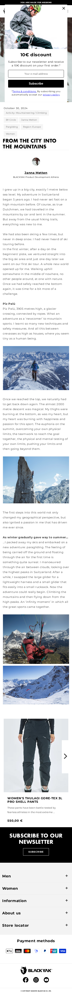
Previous (6, 756)
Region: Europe (32, 126)
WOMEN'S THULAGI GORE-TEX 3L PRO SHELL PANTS (34, 799)
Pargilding (12, 126)
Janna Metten (29, 119)
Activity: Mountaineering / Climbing (26, 112)
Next (65, 756)
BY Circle (11, 119)
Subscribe (36, 851)
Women (10, 133)
